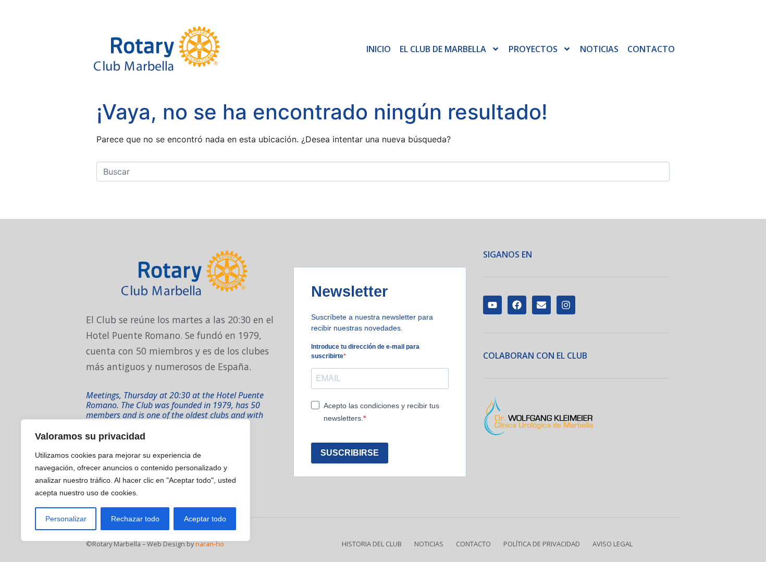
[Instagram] (566, 305)
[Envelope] (541, 305)
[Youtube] (492, 305)
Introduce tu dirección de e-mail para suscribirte (365, 351)
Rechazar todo (135, 519)
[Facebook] (517, 305)
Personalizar (66, 519)
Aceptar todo (205, 519)
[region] (135, 480)
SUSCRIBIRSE (349, 452)
